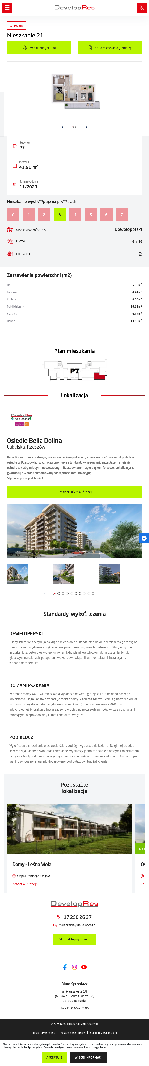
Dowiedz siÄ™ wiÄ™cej (74, 492)
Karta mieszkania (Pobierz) (113, 48)
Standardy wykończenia (104, 1032)
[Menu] (7, 8)
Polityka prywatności (43, 1032)
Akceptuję (54, 1057)
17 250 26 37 (142, 8)
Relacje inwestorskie (72, 1032)
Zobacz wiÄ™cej (24, 884)
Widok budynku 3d (43, 48)
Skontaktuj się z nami (74, 939)
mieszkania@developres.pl (77, 925)
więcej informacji (89, 1057)
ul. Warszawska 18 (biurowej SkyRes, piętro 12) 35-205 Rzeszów (74, 995)
